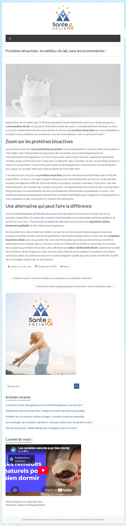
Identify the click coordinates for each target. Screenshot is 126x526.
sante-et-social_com (20, 266)
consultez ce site (20, 198)
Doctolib (11, 504)
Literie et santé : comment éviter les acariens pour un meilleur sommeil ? (51, 278)
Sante (66, 266)
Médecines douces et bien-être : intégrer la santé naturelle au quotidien (45, 410)
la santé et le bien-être (56, 221)
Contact (77, 519)
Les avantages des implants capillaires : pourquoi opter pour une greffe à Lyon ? (49, 422)
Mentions (99, 519)
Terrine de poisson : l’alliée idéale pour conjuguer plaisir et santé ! (41, 427)
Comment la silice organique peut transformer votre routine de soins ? (75, 286)
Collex (20, 504)
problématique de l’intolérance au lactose (39, 213)
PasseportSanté (36, 504)
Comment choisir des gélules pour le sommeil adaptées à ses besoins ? (44, 404)
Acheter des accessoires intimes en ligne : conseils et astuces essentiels (45, 416)
